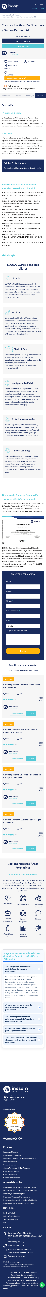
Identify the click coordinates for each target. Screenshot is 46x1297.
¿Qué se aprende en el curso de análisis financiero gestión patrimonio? (18, 968)
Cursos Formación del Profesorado (16, 1168)
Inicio (3, 15)
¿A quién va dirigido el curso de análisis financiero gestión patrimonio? (18, 1007)
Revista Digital (9, 1213)
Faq (4, 1222)
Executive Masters (10, 1152)
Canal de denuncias (30, 1278)
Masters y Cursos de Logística (14, 1194)
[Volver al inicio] (11, 6)
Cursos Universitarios (11, 1178)
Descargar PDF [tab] (21, 36)
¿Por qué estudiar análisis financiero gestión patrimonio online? (20, 1029)
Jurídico (38, 934)
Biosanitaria (7, 903)
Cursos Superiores (10, 1174)
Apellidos (9, 591)
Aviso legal (13, 1272)
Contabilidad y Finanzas (13, 15)
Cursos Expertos (9, 1165)
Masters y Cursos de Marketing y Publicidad (20, 1200)
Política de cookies (14, 1278)
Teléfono (9, 601)
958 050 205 (20, 1245)
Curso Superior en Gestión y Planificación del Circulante (21, 686)
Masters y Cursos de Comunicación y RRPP (19, 1187)
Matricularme (23, 41)
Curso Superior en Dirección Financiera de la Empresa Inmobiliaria (22, 776)
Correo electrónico (13, 611)
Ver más (31, 713)
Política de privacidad (27, 1272)
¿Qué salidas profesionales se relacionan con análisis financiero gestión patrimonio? (19, 1019)
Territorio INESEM (10, 1219)
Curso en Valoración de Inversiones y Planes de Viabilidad (20, 731)
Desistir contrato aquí (11, 1262)
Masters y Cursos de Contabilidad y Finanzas (20, 1190)
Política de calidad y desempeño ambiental (22, 1283)
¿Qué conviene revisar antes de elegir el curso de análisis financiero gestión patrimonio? (21, 1039)
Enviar (23, 651)
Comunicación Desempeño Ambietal (22, 1280)
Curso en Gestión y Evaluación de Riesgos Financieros (22, 821)
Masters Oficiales (10, 1161)
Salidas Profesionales (11, 1216)
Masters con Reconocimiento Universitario (19, 1158)
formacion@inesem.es (16, 1256)
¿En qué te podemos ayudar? (16, 631)
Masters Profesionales (12, 1155)
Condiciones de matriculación (22, 1275)
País (8, 620)
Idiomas (38, 919)
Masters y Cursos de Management (16, 1197)
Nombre (9, 581)
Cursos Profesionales (11, 1171)
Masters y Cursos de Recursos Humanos (18, 1203)
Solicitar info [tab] (23, 46)
